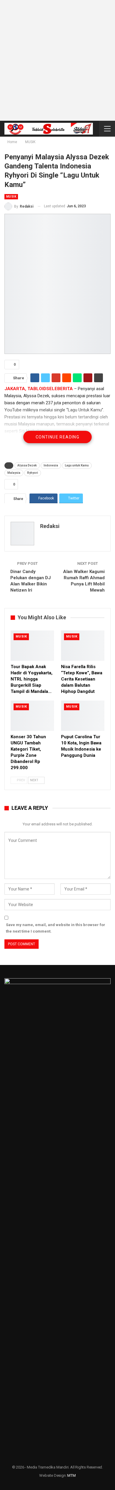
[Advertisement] (57, 60)
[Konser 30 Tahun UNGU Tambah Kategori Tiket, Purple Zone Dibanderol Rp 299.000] (32, 716)
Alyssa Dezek (27, 465)
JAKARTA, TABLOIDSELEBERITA (38, 388)
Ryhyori (32, 472)
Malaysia (13, 472)
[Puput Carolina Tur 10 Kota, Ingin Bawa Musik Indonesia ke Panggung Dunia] (82, 716)
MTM (71, 1475)
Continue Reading (57, 437)
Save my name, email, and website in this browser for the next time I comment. (55, 928)
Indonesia (51, 465)
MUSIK (11, 196)
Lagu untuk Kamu (77, 465)
